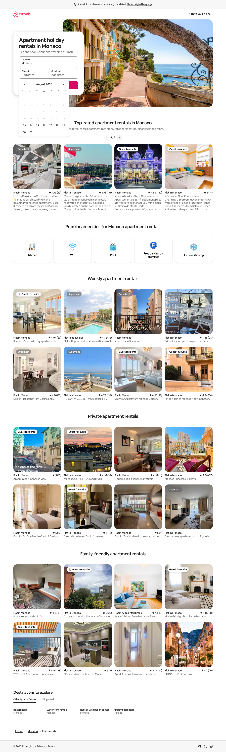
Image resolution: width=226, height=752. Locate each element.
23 (24, 125)
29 (63, 125)
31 (31, 132)
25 (37, 125)
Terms (51, 746)
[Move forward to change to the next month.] (63, 84)
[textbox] (34, 75)
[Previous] (107, 137)
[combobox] (48, 63)
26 (44, 125)
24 (31, 125)
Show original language (139, 4)
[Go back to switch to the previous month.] (25, 84)
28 (57, 125)
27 (50, 125)
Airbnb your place (200, 14)
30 (24, 132)
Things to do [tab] (48, 699)
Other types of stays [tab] (24, 699)
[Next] (119, 137)
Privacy (41, 746)
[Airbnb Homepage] (21, 14)
